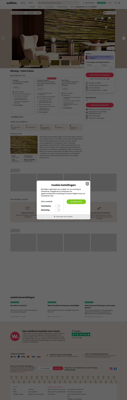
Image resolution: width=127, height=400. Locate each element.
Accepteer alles (76, 201)
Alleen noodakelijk (46, 201)
